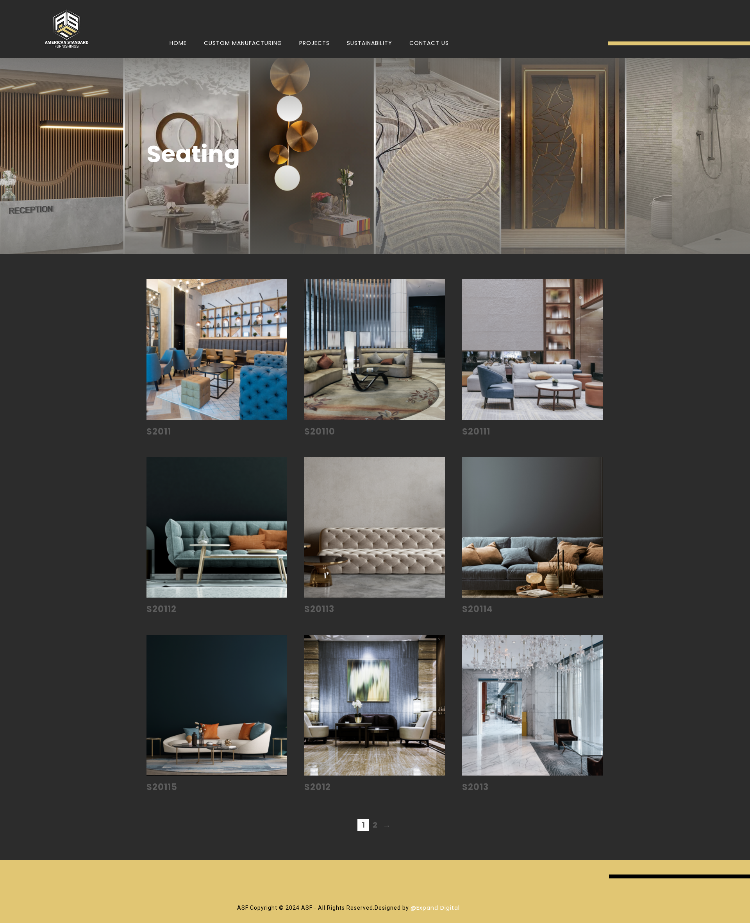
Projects (314, 43)
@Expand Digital (435, 908)
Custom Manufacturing (243, 43)
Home (178, 43)
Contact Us (429, 43)
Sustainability (369, 43)
